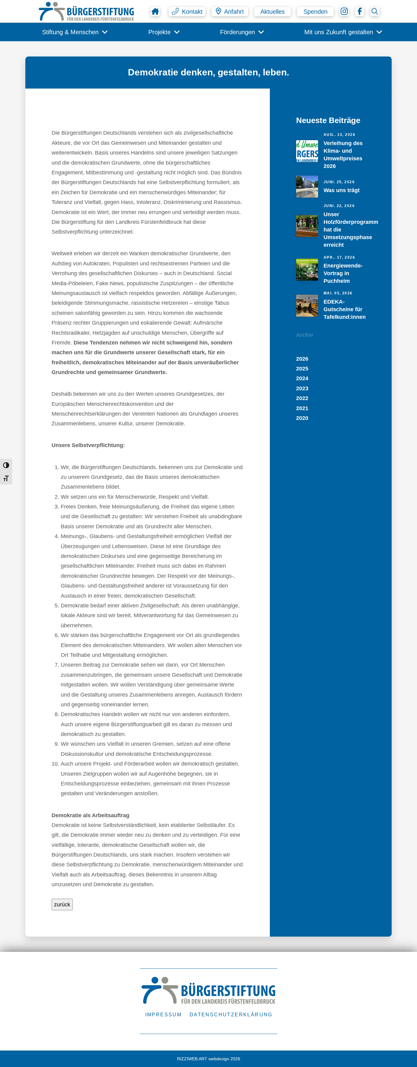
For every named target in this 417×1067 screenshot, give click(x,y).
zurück (62, 904)
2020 (302, 418)
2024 (302, 378)
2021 (302, 408)
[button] (187, 11)
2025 (302, 369)
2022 (302, 398)
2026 (302, 359)
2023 (302, 388)
